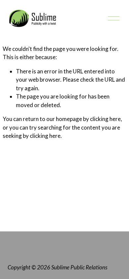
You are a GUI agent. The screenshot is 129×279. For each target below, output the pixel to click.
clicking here (105, 118)
